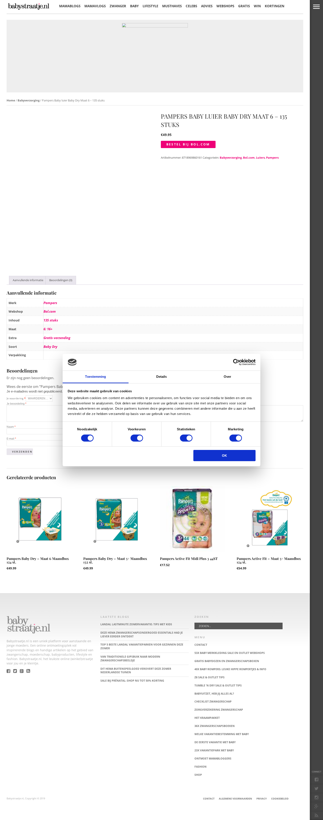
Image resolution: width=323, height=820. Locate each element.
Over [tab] (227, 376)
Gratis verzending (57, 338)
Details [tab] (161, 376)
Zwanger (118, 6)
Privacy (261, 798)
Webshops (225, 6)
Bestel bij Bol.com (188, 144)
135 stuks (51, 320)
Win (257, 6)
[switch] (137, 438)
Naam (11, 426)
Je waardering (16, 398)
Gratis (244, 6)
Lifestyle (150, 6)
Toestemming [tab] (95, 376)
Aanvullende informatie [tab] (28, 280)
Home (11, 100)
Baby (134, 6)
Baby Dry (50, 346)
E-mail (11, 438)
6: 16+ (48, 329)
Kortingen (274, 6)
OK (224, 455)
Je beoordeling (16, 403)
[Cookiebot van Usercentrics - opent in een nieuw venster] (236, 362)
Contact (208, 798)
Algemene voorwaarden (235, 798)
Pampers (272, 158)
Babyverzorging (29, 100)
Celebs (191, 6)
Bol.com (249, 158)
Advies (206, 6)
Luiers (260, 158)
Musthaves (172, 6)
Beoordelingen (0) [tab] (60, 280)
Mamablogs (69, 6)
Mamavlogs (95, 6)
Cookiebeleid (280, 798)
